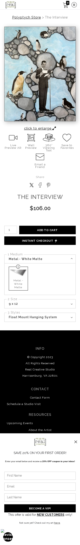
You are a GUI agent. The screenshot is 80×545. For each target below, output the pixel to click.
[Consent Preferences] (8, 537)
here (57, 522)
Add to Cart (47, 230)
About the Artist (40, 430)
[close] (76, 442)
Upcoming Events (20, 423)
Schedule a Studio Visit (24, 404)
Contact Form (40, 397)
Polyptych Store (26, 17)
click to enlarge (38, 128)
